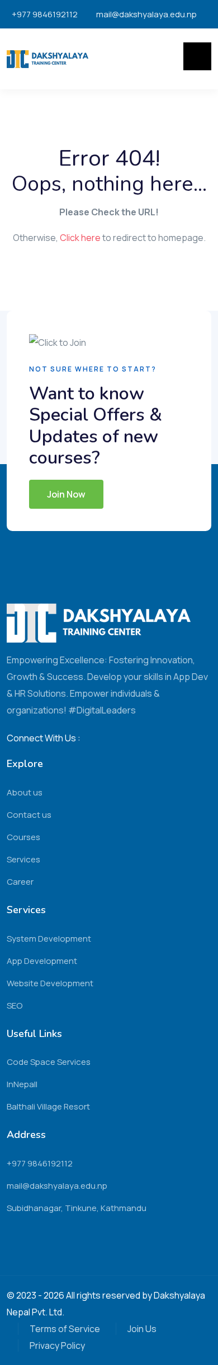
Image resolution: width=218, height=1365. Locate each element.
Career (20, 882)
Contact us (29, 815)
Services (23, 859)
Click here (80, 237)
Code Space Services (49, 1062)
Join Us (142, 1329)
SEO (14, 1005)
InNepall (22, 1084)
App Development (42, 961)
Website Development (50, 983)
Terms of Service (65, 1329)
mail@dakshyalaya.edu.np (146, 14)
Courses (23, 837)
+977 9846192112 (45, 14)
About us (24, 792)
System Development (49, 938)
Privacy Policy (57, 1345)
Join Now (66, 494)
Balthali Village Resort (48, 1106)
